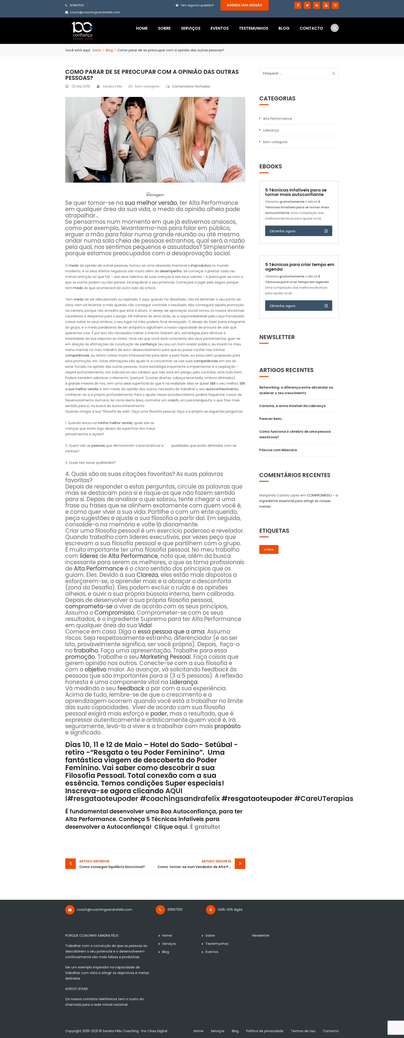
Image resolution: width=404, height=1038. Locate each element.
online (269, 549)
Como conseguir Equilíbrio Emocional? (112, 864)
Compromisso (114, 612)
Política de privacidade (264, 1031)
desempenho (171, 271)
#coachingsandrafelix (180, 799)
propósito (227, 726)
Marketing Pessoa (164, 657)
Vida (144, 625)
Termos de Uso (303, 1031)
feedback (130, 688)
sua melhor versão (151, 203)
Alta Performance (133, 556)
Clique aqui (170, 827)
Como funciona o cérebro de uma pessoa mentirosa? (295, 434)
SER (213, 383)
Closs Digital (157, 1031)
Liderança (184, 682)
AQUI (173, 791)
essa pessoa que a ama (171, 631)
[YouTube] (325, 5)
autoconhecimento (222, 389)
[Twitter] (307, 5)
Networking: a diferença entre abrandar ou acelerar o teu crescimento (296, 390)
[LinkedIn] (316, 5)
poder (158, 713)
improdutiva (201, 265)
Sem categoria (147, 86)
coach (173, 400)
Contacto (311, 28)
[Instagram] (335, 5)
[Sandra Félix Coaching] (82, 30)
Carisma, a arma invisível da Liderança (292, 406)
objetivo (95, 669)
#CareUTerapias (324, 799)
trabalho (86, 650)
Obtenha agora (283, 231)
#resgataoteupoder (102, 799)
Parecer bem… (271, 418)
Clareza (147, 575)
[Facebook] (297, 5)
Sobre (164, 28)
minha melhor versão (115, 423)
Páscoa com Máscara (278, 450)
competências (77, 355)
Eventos (220, 28)
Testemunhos (253, 28)
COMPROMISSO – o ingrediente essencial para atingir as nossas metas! (298, 501)
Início (97, 50)
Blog (283, 28)
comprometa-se (88, 606)
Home (142, 28)
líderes (89, 556)
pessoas (98, 445)
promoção (80, 657)
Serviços (190, 28)
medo (74, 265)
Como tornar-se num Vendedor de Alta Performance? (201, 864)
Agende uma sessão (244, 5)
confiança (148, 344)
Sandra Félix (112, 86)
